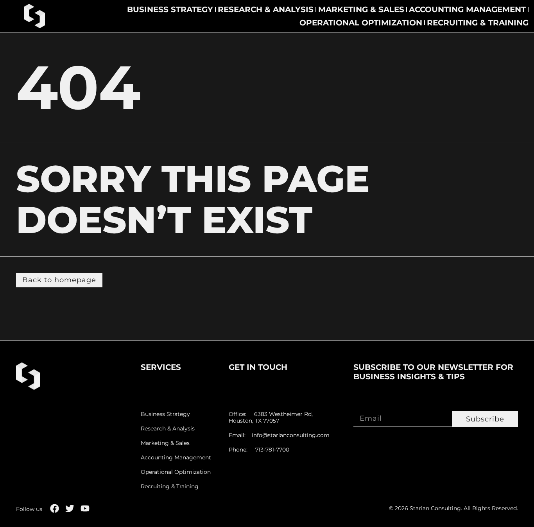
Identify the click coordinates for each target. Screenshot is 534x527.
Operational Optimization (360, 22)
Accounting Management (467, 9)
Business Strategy (170, 9)
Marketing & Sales (361, 9)
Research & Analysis (266, 9)
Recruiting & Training (478, 22)
